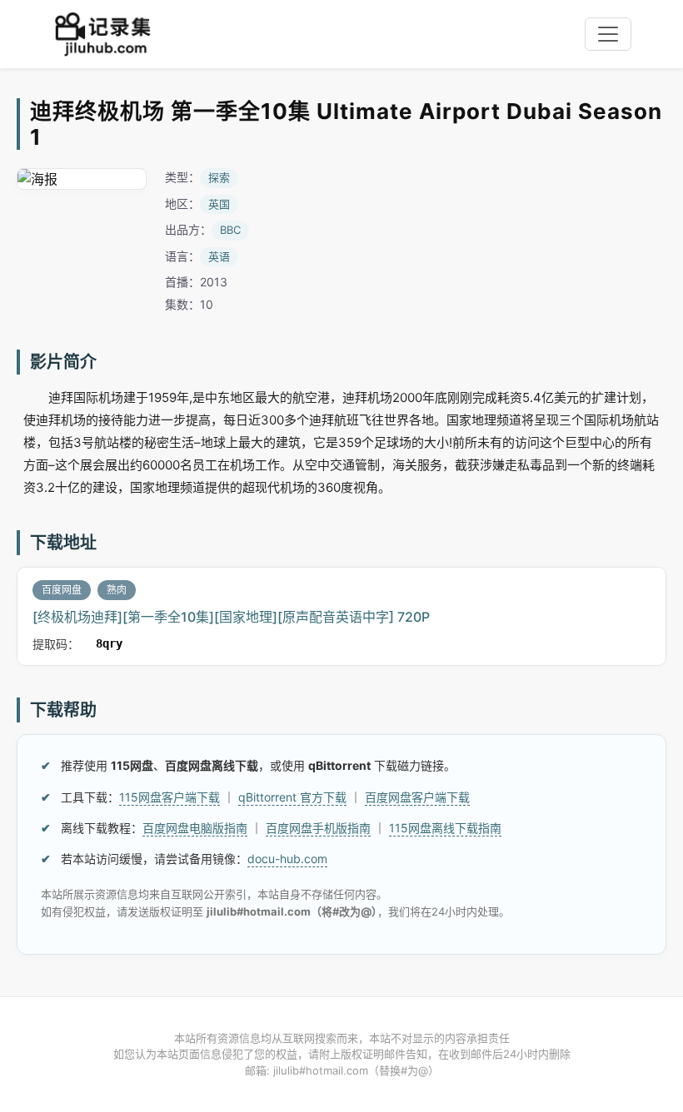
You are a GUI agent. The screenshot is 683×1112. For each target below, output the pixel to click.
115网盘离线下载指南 (445, 828)
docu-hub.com (287, 858)
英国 (219, 204)
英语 (219, 256)
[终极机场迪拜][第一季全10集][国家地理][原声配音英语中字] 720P (231, 616)
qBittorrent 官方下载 (292, 797)
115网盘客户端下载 (169, 797)
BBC (230, 229)
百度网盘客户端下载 (417, 797)
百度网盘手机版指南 (318, 828)
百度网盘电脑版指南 (194, 828)
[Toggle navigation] (608, 34)
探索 (219, 177)
